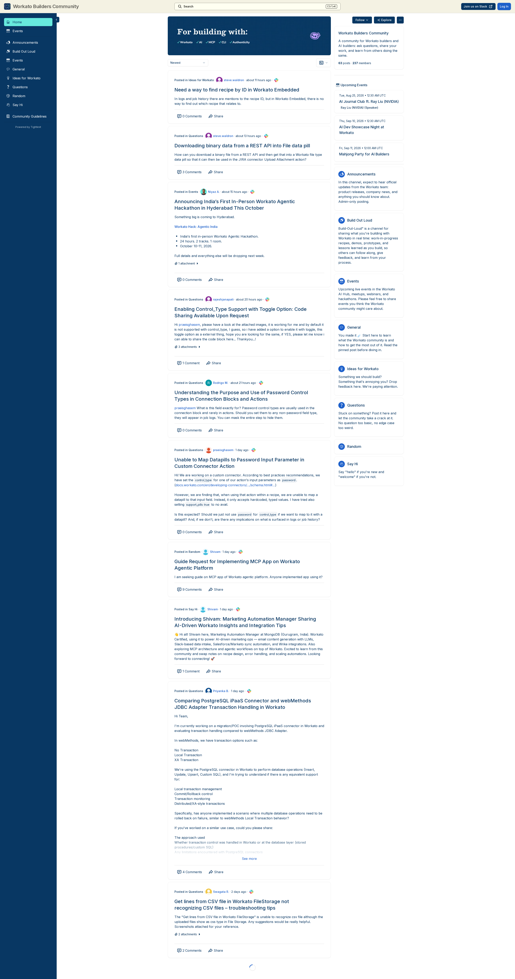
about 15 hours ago (234, 191)
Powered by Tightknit (28, 126)
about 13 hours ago (248, 136)
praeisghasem (189, 325)
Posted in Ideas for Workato (194, 80)
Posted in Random (187, 551)
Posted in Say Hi (186, 609)
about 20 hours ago (249, 299)
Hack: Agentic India (202, 227)
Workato (180, 227)
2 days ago (238, 891)
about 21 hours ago (243, 382)
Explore (386, 20)
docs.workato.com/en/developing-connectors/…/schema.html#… (225, 485)
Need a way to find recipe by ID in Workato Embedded (236, 90)
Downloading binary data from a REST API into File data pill (242, 146)
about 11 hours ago (258, 80)
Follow (360, 20)
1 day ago (242, 450)
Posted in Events (186, 191)
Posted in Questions (188, 136)
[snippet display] (323, 62)
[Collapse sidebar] (56, 19)
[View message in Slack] (276, 80)
